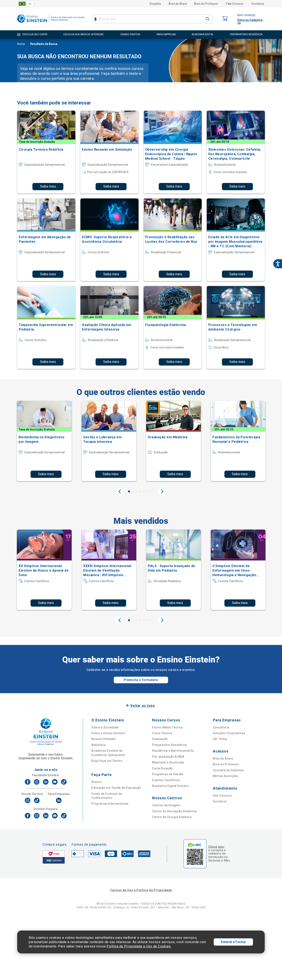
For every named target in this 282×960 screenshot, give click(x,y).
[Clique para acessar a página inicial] (50, 24)
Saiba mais (48, 186)
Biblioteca (98, 745)
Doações (155, 3)
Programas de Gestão (167, 774)
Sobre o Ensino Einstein (108, 733)
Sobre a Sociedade (104, 727)
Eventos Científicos (166, 780)
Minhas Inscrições (225, 776)
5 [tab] (144, 491)
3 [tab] (136, 491)
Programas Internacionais (110, 803)
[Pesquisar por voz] (95, 19)
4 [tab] (140, 491)
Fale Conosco (234, 3)
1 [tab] (129, 491)
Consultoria (221, 727)
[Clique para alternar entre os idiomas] (25, 4)
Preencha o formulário (141, 680)
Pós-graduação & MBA (168, 756)
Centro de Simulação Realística (174, 811)
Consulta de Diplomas (228, 770)
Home (21, 44)
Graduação (160, 739)
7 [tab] (151, 491)
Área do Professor (206, 3)
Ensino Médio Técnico (167, 727)
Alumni (96, 782)
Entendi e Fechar (233, 942)
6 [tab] (148, 491)
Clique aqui (216, 846)
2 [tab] (133, 491)
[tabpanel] (44, 441)
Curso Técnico (162, 733)
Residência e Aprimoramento (173, 750)
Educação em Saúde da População (116, 787)
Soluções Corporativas (229, 733)
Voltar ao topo (142, 706)
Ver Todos (220, 739)
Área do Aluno (177, 3)
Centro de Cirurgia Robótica (172, 817)
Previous (120, 491)
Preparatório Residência (169, 745)
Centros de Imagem (166, 805)
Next (162, 491)
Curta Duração (162, 768)
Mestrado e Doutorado (168, 762)
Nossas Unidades (103, 739)
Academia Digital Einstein (170, 786)
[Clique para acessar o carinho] (225, 19)
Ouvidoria (257, 3)
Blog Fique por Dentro (106, 760)
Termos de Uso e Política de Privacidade (141, 890)
